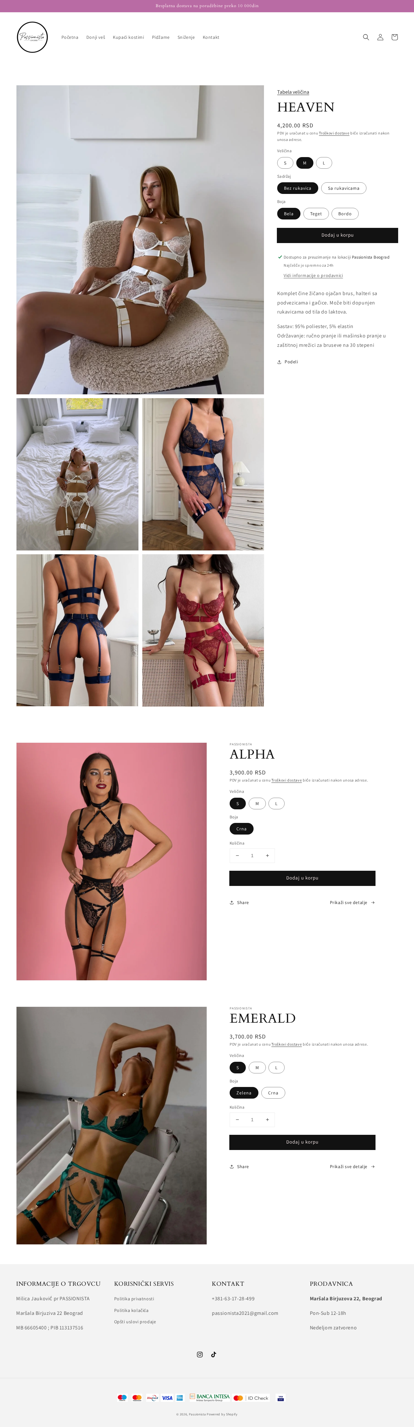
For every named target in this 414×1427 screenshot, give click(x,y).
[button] (366, 37)
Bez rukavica (297, 188)
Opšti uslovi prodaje (135, 1322)
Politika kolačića (131, 1310)
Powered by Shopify (222, 1414)
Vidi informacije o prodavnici (313, 275)
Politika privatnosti (134, 1299)
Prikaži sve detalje (348, 902)
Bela (289, 214)
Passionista (197, 1414)
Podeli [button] (291, 362)
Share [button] (243, 902)
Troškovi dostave (334, 133)
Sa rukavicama (344, 188)
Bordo (345, 214)
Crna (241, 829)
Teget (316, 214)
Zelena (244, 1093)
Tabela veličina (293, 92)
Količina (237, 843)
